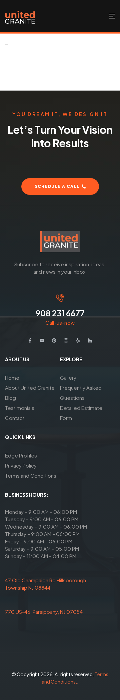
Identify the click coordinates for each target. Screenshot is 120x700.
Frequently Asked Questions (81, 392)
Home (12, 377)
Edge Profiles (21, 455)
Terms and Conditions (30, 475)
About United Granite (30, 387)
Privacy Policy (21, 465)
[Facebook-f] (30, 340)
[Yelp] (78, 340)
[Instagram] (66, 340)
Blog (10, 397)
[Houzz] (90, 340)
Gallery (68, 377)
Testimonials (19, 408)
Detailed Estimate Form (81, 413)
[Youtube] (42, 340)
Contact (15, 418)
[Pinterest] (54, 340)
